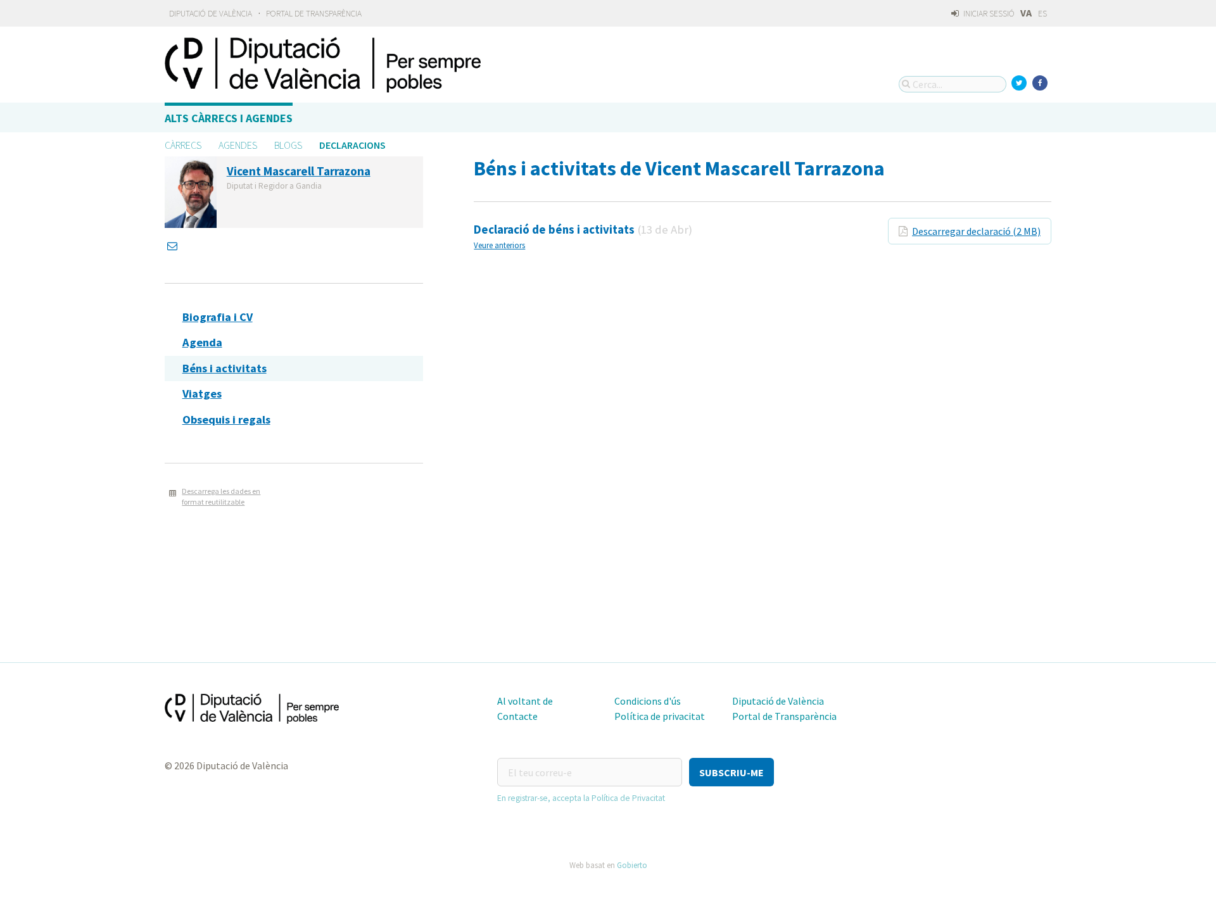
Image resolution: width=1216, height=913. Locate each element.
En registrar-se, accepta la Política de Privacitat (581, 798)
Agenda (202, 342)
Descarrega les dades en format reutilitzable (221, 496)
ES (1042, 13)
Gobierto (632, 865)
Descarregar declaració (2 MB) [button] (976, 231)
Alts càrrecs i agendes (229, 118)
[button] (731, 772)
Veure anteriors (499, 245)
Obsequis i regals (226, 419)
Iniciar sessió (988, 13)
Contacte (517, 716)
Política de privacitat (659, 716)
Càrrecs (183, 145)
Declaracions (352, 145)
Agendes (237, 145)
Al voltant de (525, 701)
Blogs (288, 145)
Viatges (202, 393)
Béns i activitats (224, 368)
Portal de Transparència (314, 13)
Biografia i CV (217, 317)
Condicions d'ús (647, 701)
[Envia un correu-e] (173, 246)
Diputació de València (210, 13)
